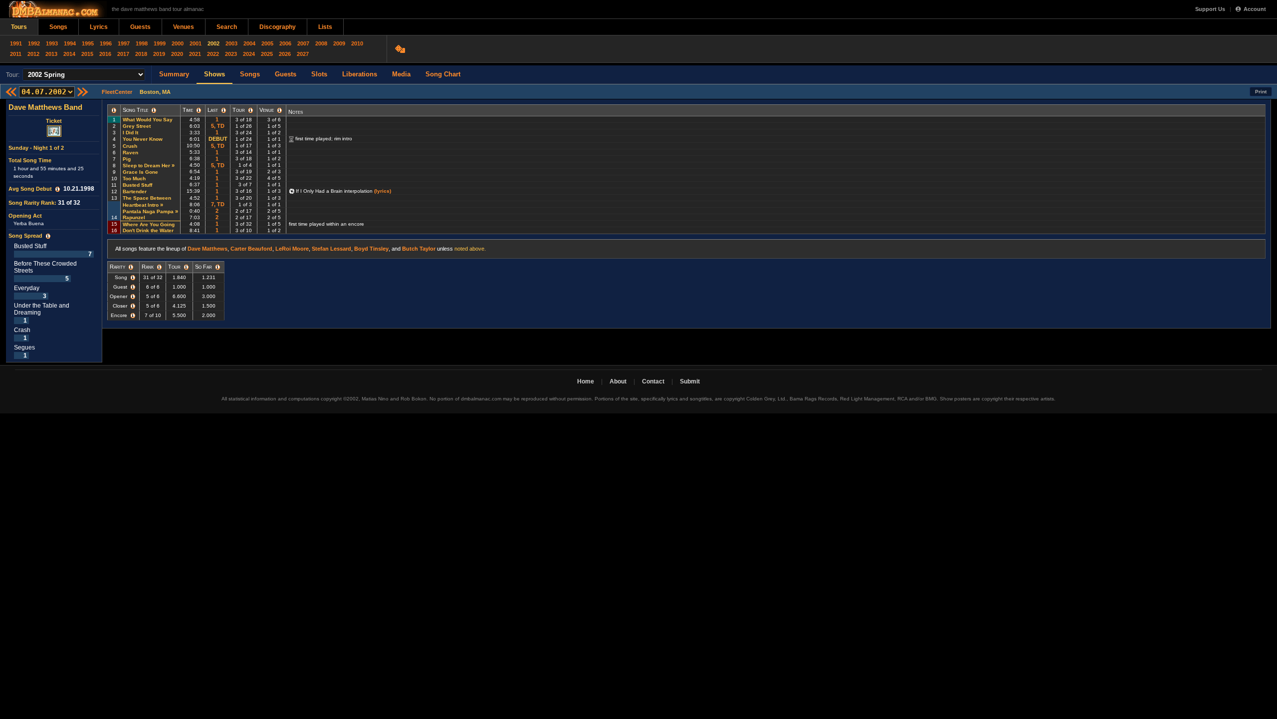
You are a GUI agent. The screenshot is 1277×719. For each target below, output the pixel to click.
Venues (183, 26)
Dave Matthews (207, 249)
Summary (174, 74)
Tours (19, 26)
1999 (160, 43)
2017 (123, 54)
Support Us (1210, 9)
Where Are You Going (149, 224)
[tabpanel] (54, 230)
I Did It (130, 132)
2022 (213, 54)
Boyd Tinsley (371, 249)
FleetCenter (117, 92)
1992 (34, 43)
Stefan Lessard (331, 249)
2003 (231, 43)
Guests (140, 26)
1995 (88, 43)
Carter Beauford (251, 249)
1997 (124, 43)
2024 (249, 54)
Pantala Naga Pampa (148, 211)
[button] (57, 189)
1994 (70, 43)
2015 (87, 54)
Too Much (134, 178)
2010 (357, 43)
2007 (303, 43)
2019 (159, 54)
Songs (58, 26)
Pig (127, 159)
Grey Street (137, 126)
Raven (130, 152)
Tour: (12, 74)
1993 (52, 43)
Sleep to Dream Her (146, 165)
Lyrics (99, 26)
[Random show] (401, 48)
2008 (321, 43)
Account (1255, 9)
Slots (319, 74)
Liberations (359, 74)
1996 (106, 43)
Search (226, 26)
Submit (690, 381)
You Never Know (143, 139)
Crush (130, 146)
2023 (231, 54)
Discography (277, 26)
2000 (178, 43)
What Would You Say (148, 119)
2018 (141, 54)
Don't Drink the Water (148, 230)
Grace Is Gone (140, 172)
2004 (249, 43)
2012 (33, 54)
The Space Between (147, 198)
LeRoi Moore (292, 249)
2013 (51, 54)
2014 (69, 54)
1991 (16, 43)
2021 (195, 54)
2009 (339, 43)
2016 (105, 54)
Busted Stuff (137, 185)
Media (401, 74)
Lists (325, 26)
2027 (303, 54)
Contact (653, 381)
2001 (196, 43)
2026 (285, 54)
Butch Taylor (418, 249)
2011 (15, 54)
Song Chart (443, 74)
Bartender (135, 191)
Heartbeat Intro (141, 205)
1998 (142, 43)
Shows (214, 74)
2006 (285, 43)
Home (585, 381)
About (618, 381)
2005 (267, 43)
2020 (177, 54)
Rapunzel (134, 217)
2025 (267, 54)
